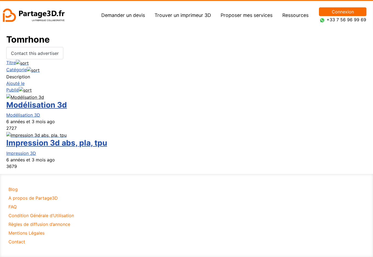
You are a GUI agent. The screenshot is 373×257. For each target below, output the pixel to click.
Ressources (295, 15)
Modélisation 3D (23, 115)
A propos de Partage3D (33, 198)
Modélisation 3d (36, 105)
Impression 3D (21, 153)
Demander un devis (123, 15)
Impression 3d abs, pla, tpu (56, 142)
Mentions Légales (26, 233)
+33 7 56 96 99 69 (346, 19)
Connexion (343, 11)
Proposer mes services (247, 15)
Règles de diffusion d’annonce (39, 224)
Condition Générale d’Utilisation (41, 215)
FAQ (12, 206)
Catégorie (16, 69)
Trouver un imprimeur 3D (183, 15)
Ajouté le (15, 83)
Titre (11, 62)
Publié (12, 90)
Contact (16, 241)
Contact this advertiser (35, 53)
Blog (13, 189)
